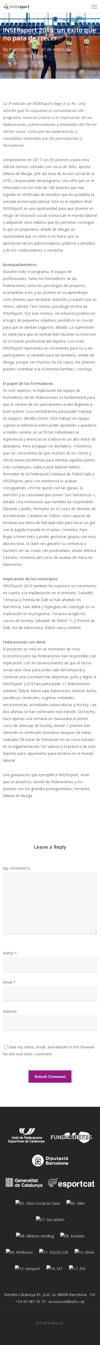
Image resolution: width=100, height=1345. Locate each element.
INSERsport (35, 56)
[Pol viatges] (77, 1270)
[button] (94, 6)
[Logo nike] (75, 1205)
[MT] (54, 1270)
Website (10, 1011)
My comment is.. (17, 868)
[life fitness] (19, 1254)
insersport (19, 49)
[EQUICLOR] (53, 1254)
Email (9, 982)
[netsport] (27, 1270)
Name (10, 953)
